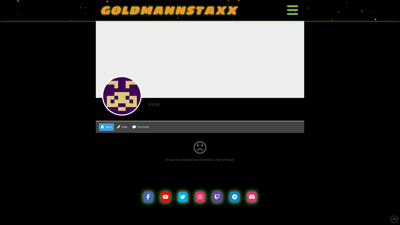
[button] (292, 10)
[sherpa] (122, 96)
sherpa (154, 104)
